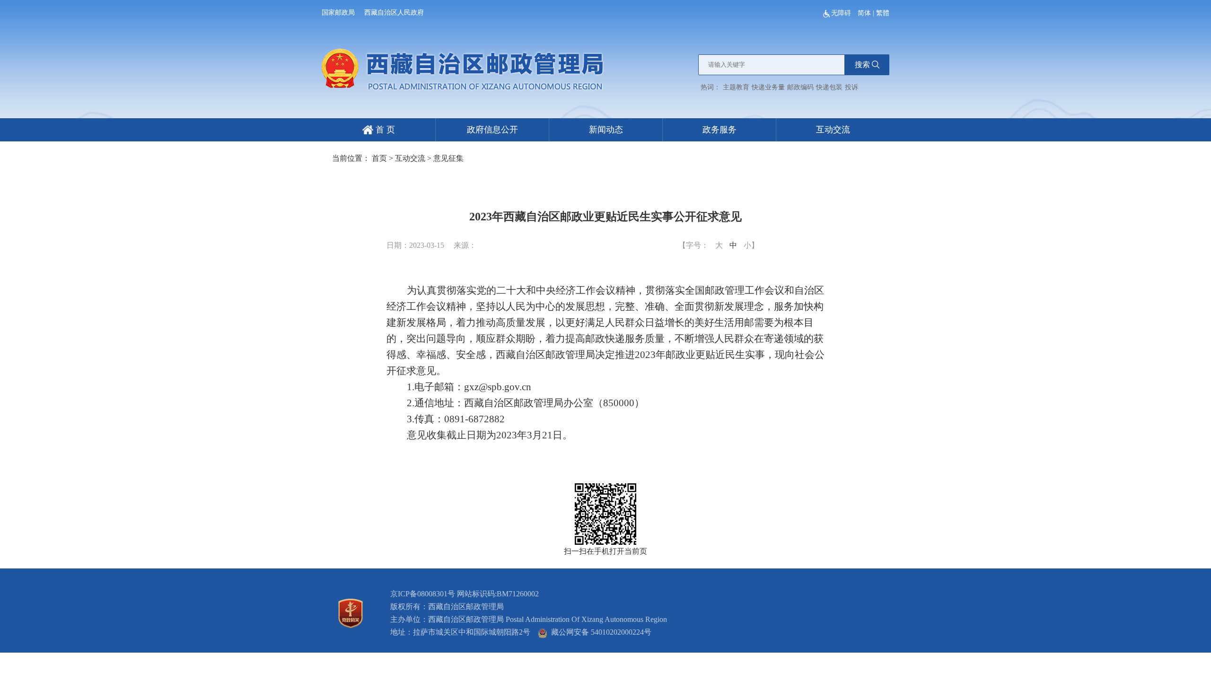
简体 (864, 13)
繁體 (882, 13)
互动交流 (833, 129)
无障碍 (842, 13)
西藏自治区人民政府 (394, 12)
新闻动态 (606, 129)
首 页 (384, 129)
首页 (379, 158)
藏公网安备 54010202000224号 (599, 632)
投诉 (851, 87)
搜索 (862, 65)
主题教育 (736, 87)
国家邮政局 (338, 12)
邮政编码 (800, 87)
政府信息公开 (492, 129)
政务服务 (719, 129)
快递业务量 (768, 87)
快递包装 (829, 87)
